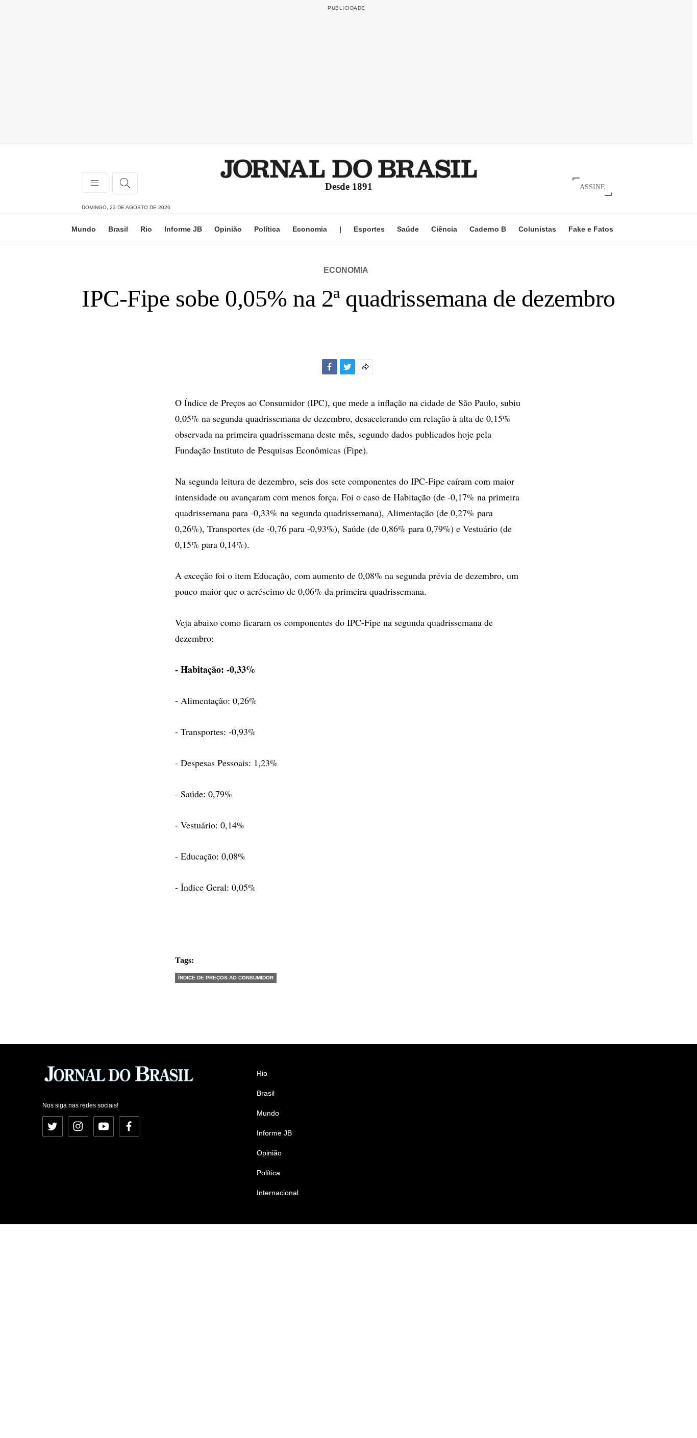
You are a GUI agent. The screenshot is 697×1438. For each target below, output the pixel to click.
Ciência (444, 229)
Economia (309, 229)
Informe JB (183, 229)
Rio (146, 229)
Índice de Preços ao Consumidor (225, 977)
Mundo (83, 229)
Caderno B (487, 229)
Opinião (228, 229)
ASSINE (592, 186)
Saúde (408, 229)
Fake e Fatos (590, 229)
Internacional (277, 1193)
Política (267, 229)
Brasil (118, 229)
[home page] (348, 168)
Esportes (369, 229)
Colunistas (537, 229)
